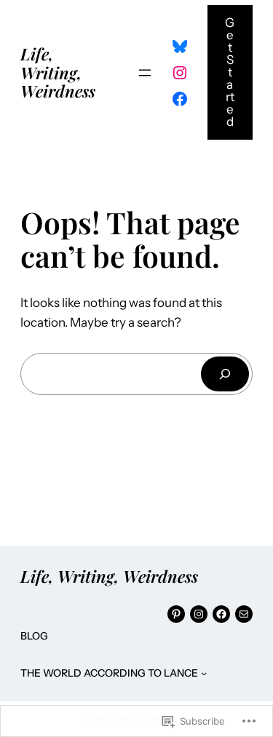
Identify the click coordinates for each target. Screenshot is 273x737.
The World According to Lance (109, 673)
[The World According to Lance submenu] (204, 673)
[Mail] (244, 614)
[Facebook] (180, 99)
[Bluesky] (180, 46)
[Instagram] (180, 72)
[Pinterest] (176, 614)
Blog (34, 635)
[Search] (225, 373)
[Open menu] (145, 72)
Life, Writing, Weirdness (57, 72)
